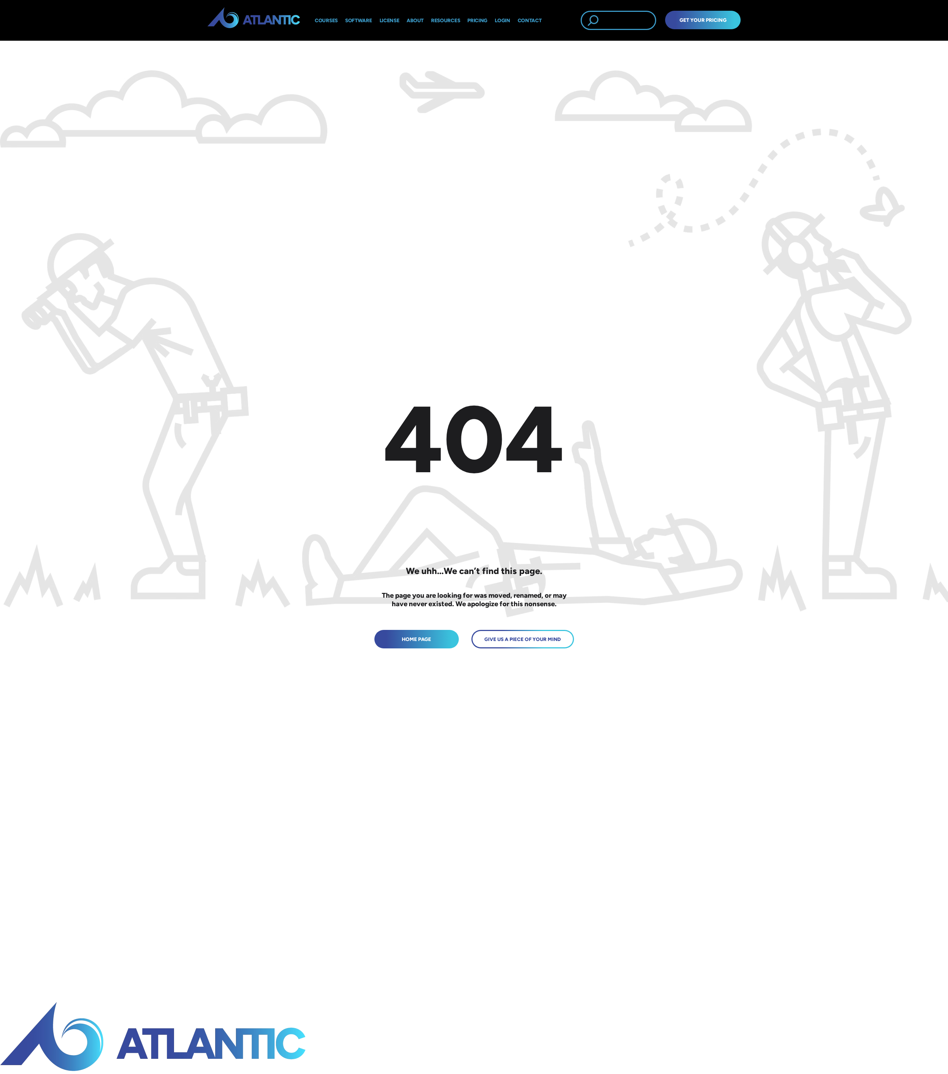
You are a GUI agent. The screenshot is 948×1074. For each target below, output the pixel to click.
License (390, 20)
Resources (445, 20)
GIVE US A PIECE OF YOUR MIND (522, 639)
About (415, 20)
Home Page (416, 639)
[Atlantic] (253, 20)
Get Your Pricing (703, 20)
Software (358, 20)
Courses (326, 20)
